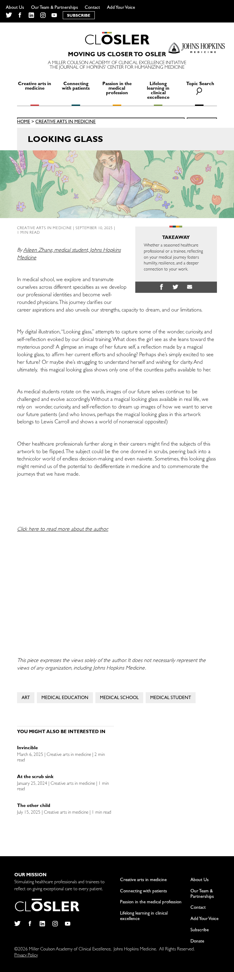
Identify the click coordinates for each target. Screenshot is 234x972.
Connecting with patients (76, 86)
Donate (197, 941)
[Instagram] (43, 15)
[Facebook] (20, 15)
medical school (119, 698)
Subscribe (199, 930)
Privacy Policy (26, 955)
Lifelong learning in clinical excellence (158, 91)
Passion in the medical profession (117, 89)
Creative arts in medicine (34, 86)
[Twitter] (9, 15)
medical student (170, 698)
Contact (92, 8)
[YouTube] (54, 15)
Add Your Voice (121, 8)
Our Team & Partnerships (54, 8)
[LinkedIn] (31, 15)
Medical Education (64, 698)
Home (23, 122)
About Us (15, 8)
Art (26, 698)
